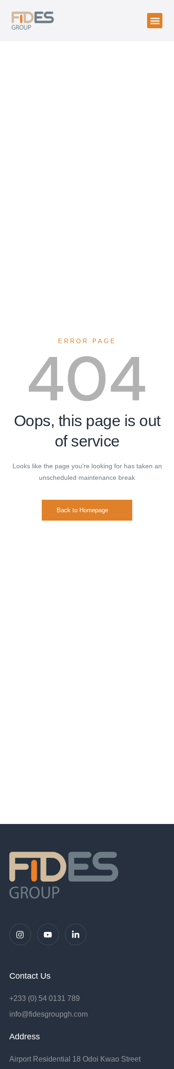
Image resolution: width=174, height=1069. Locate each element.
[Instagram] (20, 934)
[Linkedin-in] (76, 934)
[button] (154, 20)
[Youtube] (48, 934)
